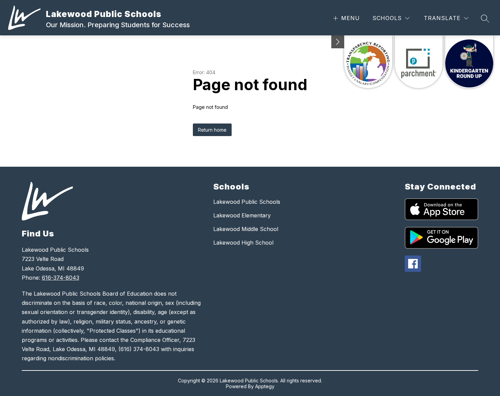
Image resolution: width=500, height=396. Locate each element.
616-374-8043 (60, 277)
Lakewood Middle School (245, 229)
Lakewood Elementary (242, 215)
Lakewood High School (243, 242)
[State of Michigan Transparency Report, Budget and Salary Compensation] (368, 61)
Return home (212, 130)
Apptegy (264, 386)
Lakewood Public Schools (246, 201)
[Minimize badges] (337, 41)
